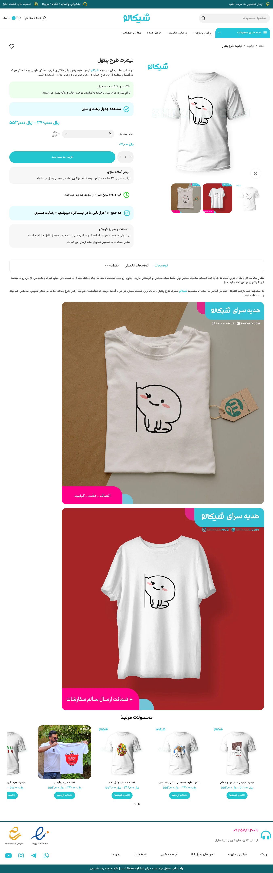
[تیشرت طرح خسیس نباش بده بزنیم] (179, 752)
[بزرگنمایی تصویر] (256, 173)
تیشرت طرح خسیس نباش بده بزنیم (179, 782)
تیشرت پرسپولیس (64, 782)
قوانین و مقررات (237, 854)
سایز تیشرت (127, 134)
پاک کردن (54, 134)
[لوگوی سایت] (136, 18)
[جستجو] (203, 18)
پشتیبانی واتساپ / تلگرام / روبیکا (61, 4)
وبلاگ (263, 854)
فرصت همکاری (169, 854)
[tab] (161, 266)
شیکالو (95, 70)
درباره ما (116, 854)
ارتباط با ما (141, 854)
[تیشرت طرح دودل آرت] (122, 752)
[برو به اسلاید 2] (135, 804)
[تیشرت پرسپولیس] (64, 752)
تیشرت (250, 46)
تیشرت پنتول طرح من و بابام (237, 782)
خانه (261, 46)
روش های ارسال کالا (203, 854)
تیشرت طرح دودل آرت (122, 782)
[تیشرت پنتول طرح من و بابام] (237, 752)
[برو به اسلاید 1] (139, 804)
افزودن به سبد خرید (62, 157)
